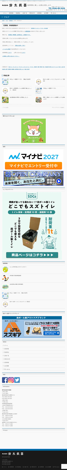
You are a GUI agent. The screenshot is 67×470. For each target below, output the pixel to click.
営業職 (9, 69)
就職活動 (27, 31)
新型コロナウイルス (53, 66)
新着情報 (33, 28)
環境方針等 (7, 359)
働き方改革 (27, 69)
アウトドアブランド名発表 (58, 107)
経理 (6, 69)
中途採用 (47, 66)
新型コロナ (21, 69)
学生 (43, 66)
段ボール (11, 66)
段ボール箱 (61, 66)
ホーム (6, 345)
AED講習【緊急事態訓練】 (16, 275)
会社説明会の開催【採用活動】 (16, 284)
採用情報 (17, 69)
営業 (38, 66)
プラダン (42, 28)
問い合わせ (7, 369)
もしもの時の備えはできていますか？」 (18, 266)
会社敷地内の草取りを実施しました (19, 97)
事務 (41, 66)
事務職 (12, 69)
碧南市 (35, 66)
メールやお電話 (6, 49)
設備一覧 (6, 355)
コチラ (10, 52)
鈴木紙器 (46, 28)
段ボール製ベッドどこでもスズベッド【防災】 (20, 301)
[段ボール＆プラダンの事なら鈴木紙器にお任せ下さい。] (14, 5)
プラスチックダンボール (23, 66)
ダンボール (37, 28)
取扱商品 (6, 352)
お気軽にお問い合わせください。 (11, 56)
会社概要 (6, 366)
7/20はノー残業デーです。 (50, 88)
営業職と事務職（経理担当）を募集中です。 (19, 34)
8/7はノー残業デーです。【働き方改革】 (20, 79)
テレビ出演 (5, 107)
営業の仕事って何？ (20, 45)
